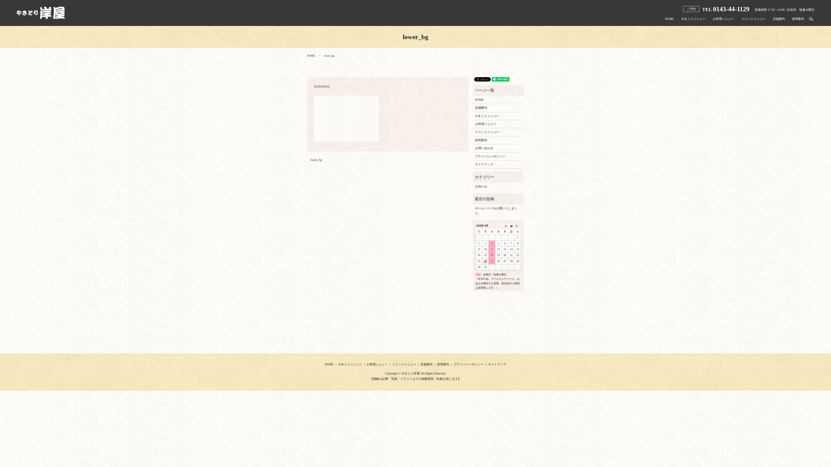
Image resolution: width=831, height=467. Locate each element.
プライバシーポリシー (490, 156)
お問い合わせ (484, 148)
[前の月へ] (505, 226)
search (811, 19)
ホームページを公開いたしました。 (496, 211)
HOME (669, 19)
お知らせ (481, 186)
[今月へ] (511, 226)
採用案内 (798, 19)
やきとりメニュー (693, 19)
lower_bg (316, 160)
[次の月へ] (518, 226)
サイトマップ (484, 164)
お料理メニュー (723, 19)
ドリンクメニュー (753, 19)
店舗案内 (779, 19)
